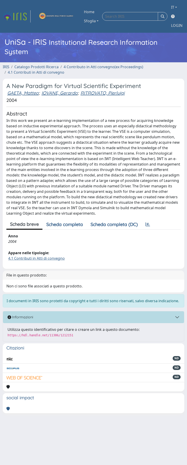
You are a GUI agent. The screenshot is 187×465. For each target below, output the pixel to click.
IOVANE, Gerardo (60, 93)
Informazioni (22, 317)
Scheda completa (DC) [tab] (114, 224)
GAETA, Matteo (23, 93)
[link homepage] (17, 16)
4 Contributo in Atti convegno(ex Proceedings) (103, 66)
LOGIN (176, 25)
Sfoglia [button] (90, 20)
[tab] (148, 224)
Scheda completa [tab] (64, 224)
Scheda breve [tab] (24, 224)
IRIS (6, 66)
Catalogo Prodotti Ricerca (36, 66)
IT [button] (172, 7)
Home (89, 11)
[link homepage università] (56, 16)
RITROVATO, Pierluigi (103, 93)
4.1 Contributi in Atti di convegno (36, 72)
